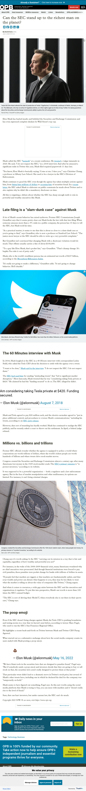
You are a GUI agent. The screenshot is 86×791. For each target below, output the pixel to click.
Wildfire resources (32, 12)
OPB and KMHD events (75, 12)
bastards (26, 161)
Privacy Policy (7, 788)
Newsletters (60, 12)
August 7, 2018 (51, 403)
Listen (50, 12)
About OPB (5, 12)
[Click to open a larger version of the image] (84, 40)
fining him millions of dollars (25, 184)
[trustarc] (79, 788)
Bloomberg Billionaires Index (30, 259)
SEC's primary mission (65, 464)
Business (21, 737)
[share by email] (4, 27)
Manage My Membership (34, 766)
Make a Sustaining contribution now (73, 752)
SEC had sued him (15, 376)
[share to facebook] (7, 27)
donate (74, 7)
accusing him (46, 184)
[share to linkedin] (14, 27)
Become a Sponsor (55, 127)
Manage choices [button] (31, 782)
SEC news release (31, 421)
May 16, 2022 (63, 658)
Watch (43, 12)
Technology (12, 737)
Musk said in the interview (32, 368)
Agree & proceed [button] (45, 782)
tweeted (57, 161)
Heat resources (17, 12)
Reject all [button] (57, 782)
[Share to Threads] (17, 27)
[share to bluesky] (11, 27)
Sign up (79, 724)
